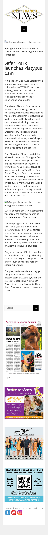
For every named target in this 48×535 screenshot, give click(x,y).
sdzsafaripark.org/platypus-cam (21, 217)
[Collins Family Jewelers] (24, 443)
